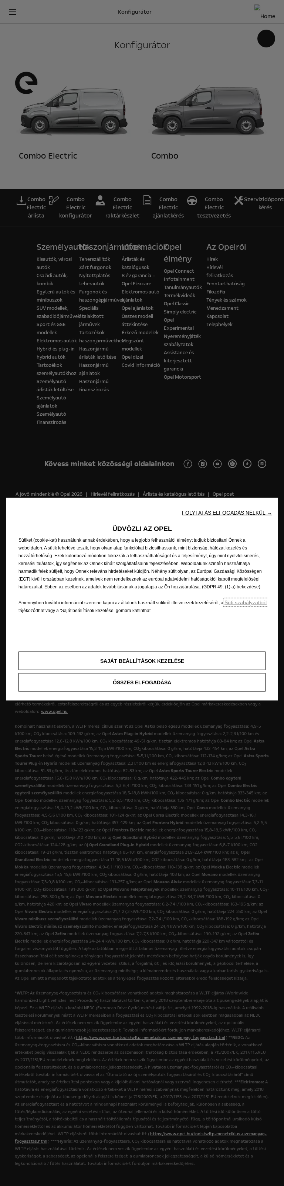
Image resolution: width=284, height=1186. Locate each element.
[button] (227, 512)
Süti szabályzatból (245, 602)
